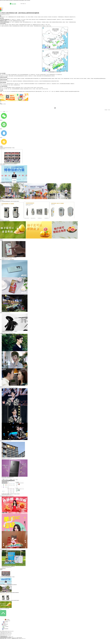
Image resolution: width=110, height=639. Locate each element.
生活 (13, 0)
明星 (7, 0)
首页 (0, 0)
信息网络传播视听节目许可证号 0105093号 (6, 633)
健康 (22, 0)
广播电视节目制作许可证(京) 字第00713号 (5, 632)
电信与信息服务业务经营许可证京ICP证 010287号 (6, 631)
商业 (18, 0)
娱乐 (4, 0)
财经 (21, 0)
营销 (15, 0)
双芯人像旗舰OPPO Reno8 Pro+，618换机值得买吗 (7, 259)
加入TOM (11, 636)
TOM (2, 494)
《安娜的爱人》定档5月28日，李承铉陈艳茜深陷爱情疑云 (7, 333)
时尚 (8, 0)
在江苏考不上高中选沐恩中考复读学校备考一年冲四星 (7, 147)
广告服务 (9, 636)
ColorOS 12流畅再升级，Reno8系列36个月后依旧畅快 (9, 257)
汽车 (26, 0)
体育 (6, 0)
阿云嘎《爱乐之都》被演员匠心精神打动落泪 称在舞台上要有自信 (9, 387)
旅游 (11, 0)
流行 (3, 0)
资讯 (2, 0)
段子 (24, 0)
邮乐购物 (4, 636)
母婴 (14, 0)
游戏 (10, 0)
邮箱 (17, 0)
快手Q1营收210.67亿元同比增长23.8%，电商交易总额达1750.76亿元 (11, 457)
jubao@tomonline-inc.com (21, 638)
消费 (25, 0)
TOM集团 (1, 636)
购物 (28, 0)
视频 (19, 0)
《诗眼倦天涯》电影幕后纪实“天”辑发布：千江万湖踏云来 (9, 331)
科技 (29, 0)
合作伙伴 (6, 636)
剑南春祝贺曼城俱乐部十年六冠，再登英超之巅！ (8, 566)
